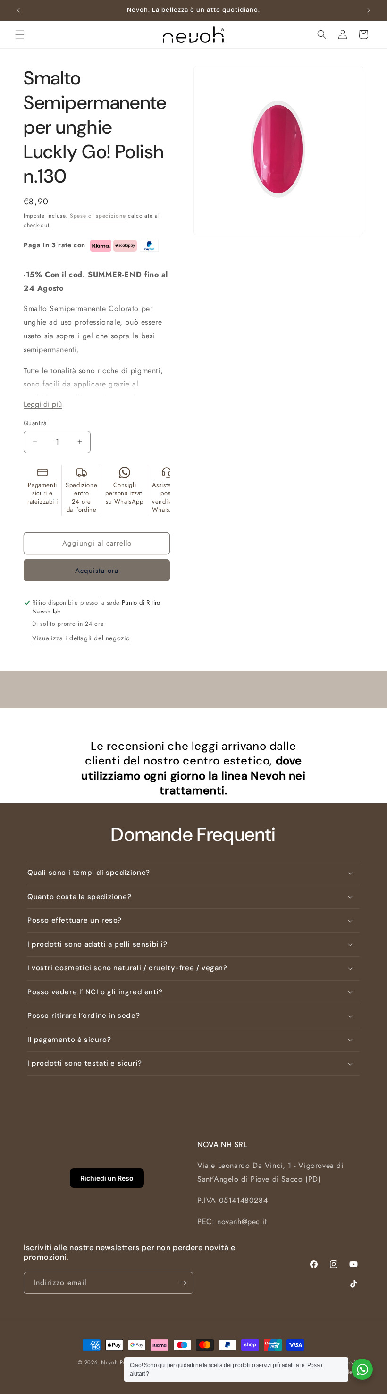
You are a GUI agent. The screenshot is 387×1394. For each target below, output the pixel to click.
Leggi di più (43, 404)
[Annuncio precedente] (18, 10)
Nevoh (109, 1362)
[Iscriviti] (182, 1283)
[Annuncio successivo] (368, 10)
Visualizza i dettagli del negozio (81, 638)
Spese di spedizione (98, 215)
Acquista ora (96, 570)
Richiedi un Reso (107, 1178)
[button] (19, 34)
